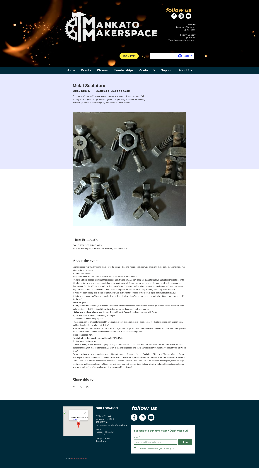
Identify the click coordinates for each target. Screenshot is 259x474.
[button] (144, 56)
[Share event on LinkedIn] (87, 387)
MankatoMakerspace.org (79, 458)
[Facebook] (174, 16)
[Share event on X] (80, 387)
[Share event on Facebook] (74, 387)
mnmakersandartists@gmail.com (111, 425)
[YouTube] (188, 16)
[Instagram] (181, 16)
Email (137, 437)
